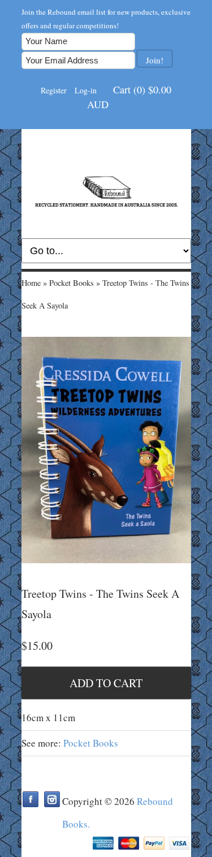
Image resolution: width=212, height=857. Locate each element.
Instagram (52, 799)
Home (31, 282)
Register (54, 90)
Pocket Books (71, 282)
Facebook (30, 799)
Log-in (86, 90)
